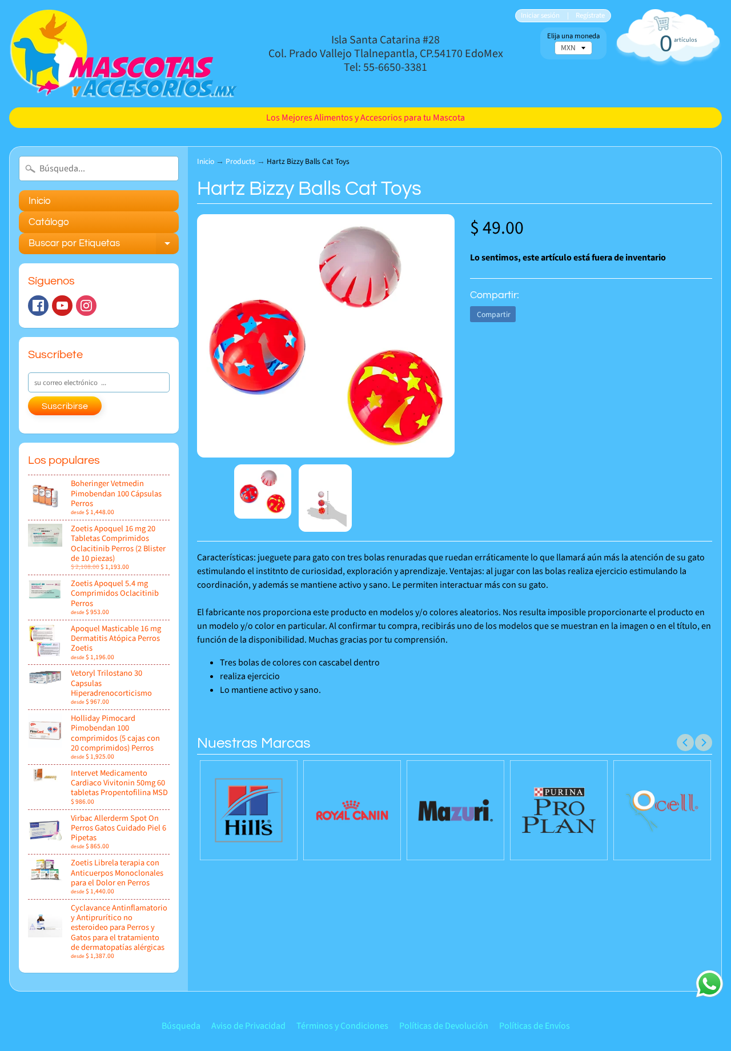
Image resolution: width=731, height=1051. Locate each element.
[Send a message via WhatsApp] (709, 984)
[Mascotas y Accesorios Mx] (123, 53)
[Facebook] (38, 305)
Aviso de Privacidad (248, 1026)
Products (240, 161)
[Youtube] (62, 305)
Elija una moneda (573, 36)
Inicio (40, 201)
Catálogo (49, 222)
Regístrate (590, 15)
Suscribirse (65, 406)
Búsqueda (181, 1026)
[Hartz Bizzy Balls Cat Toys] (262, 491)
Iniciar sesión (540, 15)
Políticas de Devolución (443, 1026)
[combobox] (99, 168)
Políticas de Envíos (534, 1026)
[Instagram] (86, 305)
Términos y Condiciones (342, 1026)
